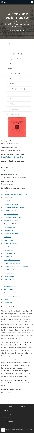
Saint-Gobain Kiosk (9, 240)
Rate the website (8, 421)
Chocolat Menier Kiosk (10, 210)
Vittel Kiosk (7, 201)
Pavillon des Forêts (9, 273)
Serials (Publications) (13, 114)
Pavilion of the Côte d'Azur (11, 293)
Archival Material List (17, 30)
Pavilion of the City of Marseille (12, 233)
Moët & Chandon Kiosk (10, 270)
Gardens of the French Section (12, 263)
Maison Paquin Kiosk (9, 247)
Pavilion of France (8, 302)
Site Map (6, 410)
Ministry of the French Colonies (12, 260)
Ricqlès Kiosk (7, 237)
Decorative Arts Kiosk (9, 253)
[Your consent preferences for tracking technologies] (3, 430)
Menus (12, 94)
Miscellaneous (11, 64)
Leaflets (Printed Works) (17, 89)
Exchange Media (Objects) (14, 59)
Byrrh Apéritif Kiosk (9, 289)
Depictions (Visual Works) (14, 54)
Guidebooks (13, 84)
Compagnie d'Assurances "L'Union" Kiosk (14, 217)
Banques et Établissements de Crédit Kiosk (15, 194)
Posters (12, 99)
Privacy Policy (7, 414)
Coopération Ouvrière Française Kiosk (14, 207)
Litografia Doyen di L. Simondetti (12, 157)
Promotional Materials (21, 24)
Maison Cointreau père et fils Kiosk (13, 296)
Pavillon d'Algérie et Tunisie (11, 220)
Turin (3, 170)
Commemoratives (12, 49)
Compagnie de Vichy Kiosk (11, 214)
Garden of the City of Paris (11, 243)
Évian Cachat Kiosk (9, 279)
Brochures (13, 79)
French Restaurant (9, 276)
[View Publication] (17, 127)
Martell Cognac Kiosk (9, 227)
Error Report (7, 417)
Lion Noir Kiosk (8, 256)
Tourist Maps (18, 26)
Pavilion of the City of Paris (11, 204)
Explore (16, 22)
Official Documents (12, 69)
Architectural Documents (14, 44)
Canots (6, 299)
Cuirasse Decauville (9, 230)
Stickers (12, 104)
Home (9, 22)
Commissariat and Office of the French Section (16, 266)
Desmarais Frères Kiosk (10, 286)
